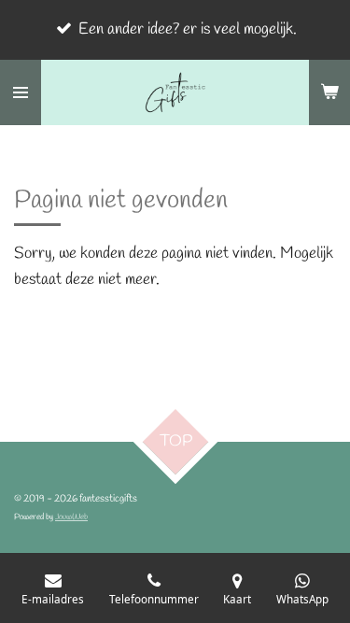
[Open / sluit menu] (20, 92)
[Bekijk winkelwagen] (329, 92)
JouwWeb (71, 517)
